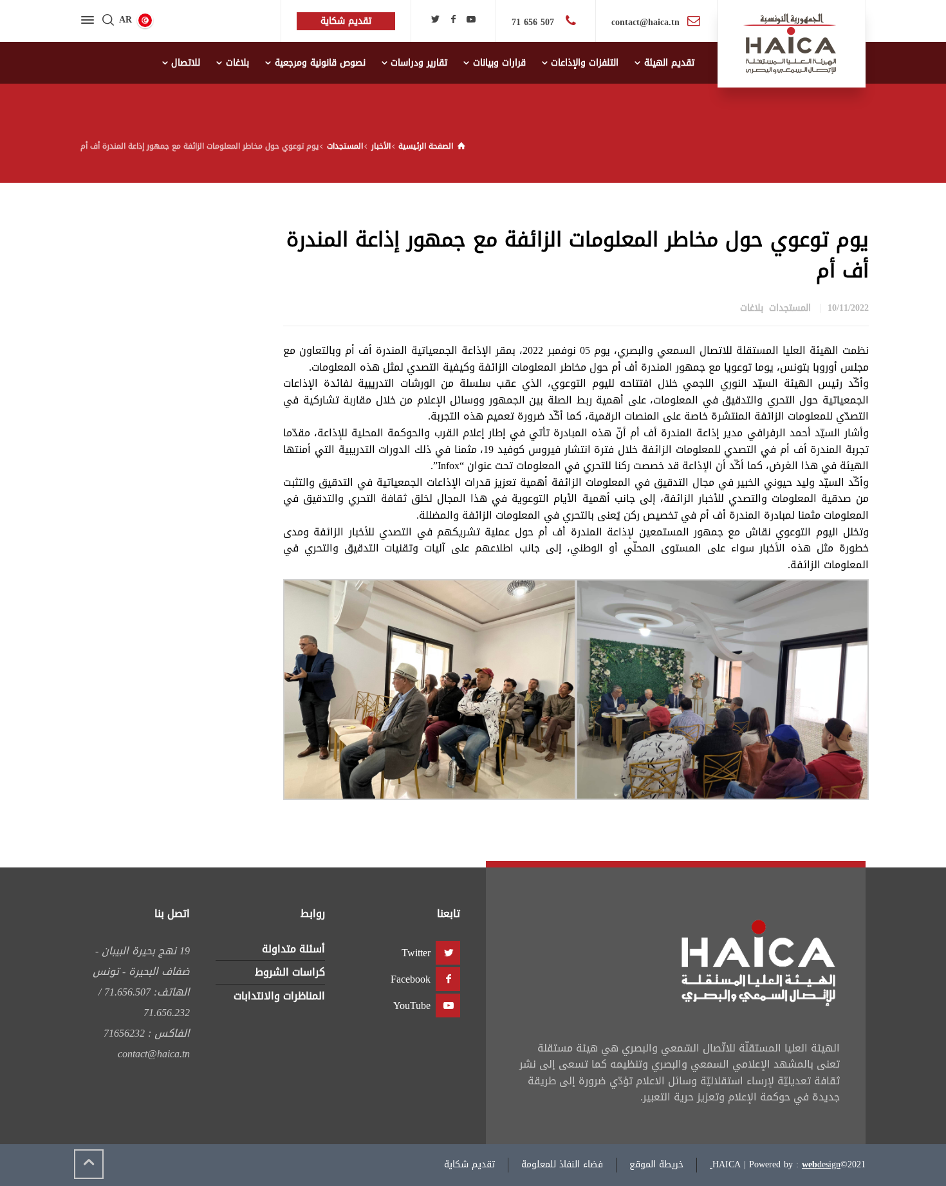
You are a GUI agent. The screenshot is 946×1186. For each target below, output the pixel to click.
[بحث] (108, 20)
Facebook (411, 979)
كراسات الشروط (290, 972)
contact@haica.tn (645, 22)
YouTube (412, 1005)
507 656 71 (534, 22)
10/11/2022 (848, 308)
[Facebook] (453, 19)
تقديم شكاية (469, 1164)
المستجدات (790, 308)
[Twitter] (435, 19)
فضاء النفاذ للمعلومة (562, 1164)
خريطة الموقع (656, 1164)
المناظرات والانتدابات (279, 996)
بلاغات (751, 308)
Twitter (416, 953)
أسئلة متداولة (293, 949)
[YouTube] (471, 19)
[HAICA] (791, 44)
